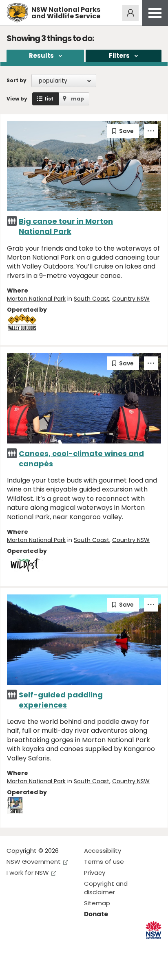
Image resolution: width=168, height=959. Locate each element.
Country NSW (131, 299)
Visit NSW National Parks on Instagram (31, 946)
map (77, 98)
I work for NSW (28, 872)
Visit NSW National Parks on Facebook (14, 946)
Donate (96, 914)
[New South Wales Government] (153, 930)
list (49, 98)
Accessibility (102, 850)
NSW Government (34, 861)
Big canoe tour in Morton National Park (66, 226)
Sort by (17, 80)
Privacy (94, 872)
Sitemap (97, 903)
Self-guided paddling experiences (61, 700)
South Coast (91, 299)
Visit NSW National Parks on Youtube (49, 946)
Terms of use (104, 861)
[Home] (17, 12)
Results (41, 55)
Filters (119, 55)
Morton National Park (36, 299)
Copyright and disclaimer (106, 887)
